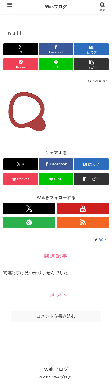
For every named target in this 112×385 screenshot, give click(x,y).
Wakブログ (56, 6)
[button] (91, 64)
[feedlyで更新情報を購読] (29, 222)
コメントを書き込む (56, 316)
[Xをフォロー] (29, 208)
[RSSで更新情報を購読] (83, 222)
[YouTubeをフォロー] (83, 208)
